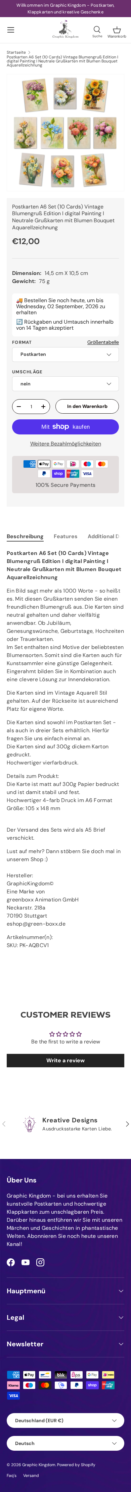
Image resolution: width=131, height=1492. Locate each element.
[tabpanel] (65, 749)
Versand (31, 1475)
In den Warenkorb (87, 406)
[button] (117, 29)
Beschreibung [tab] (25, 536)
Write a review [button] (65, 1060)
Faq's (11, 1475)
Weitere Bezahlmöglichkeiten (65, 443)
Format (22, 342)
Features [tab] (66, 536)
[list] (65, 132)
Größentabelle (103, 342)
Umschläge (27, 372)
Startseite (16, 52)
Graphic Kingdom (38, 1464)
